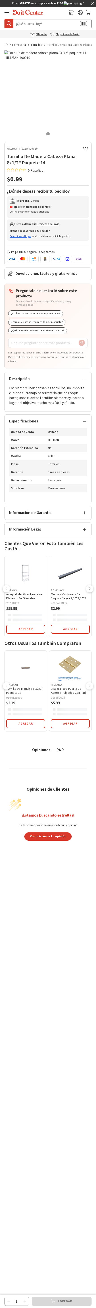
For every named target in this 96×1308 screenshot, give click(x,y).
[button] (6, 589)
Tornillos (36, 45)
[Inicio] (8, 44)
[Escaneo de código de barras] (83, 23)
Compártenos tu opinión (48, 836)
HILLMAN (12, 149)
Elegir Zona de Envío (67, 34)
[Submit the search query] (8, 23)
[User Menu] (80, 12)
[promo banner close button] (93, 3)
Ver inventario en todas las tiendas (29, 212)
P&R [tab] (60, 749)
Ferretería (19, 45)
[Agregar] (25, 1301)
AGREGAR (26, 629)
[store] (71, 12)
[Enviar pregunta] (82, 343)
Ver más (71, 274)
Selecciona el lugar (20, 236)
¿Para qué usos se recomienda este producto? (37, 322)
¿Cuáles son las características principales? (35, 314)
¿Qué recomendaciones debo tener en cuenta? (37, 330)
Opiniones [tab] (41, 749)
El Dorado (41, 34)
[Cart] (89, 12)
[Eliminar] (9, 1301)
